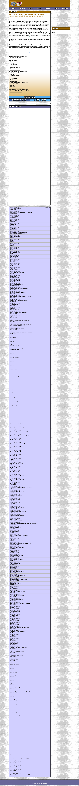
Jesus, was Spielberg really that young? (18, 232)
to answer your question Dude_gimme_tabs (19, 627)
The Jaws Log (13, 718)
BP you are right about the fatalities (17, 475)
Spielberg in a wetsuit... (15, 248)
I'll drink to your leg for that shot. (17, 272)
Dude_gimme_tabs (14, 643)
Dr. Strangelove (13, 60)
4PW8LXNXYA (13, 770)
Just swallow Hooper (14, 364)
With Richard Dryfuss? (15, 439)
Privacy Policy (37, 782)
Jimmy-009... (12, 415)
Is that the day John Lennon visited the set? (19, 320)
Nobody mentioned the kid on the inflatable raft (20, 679)
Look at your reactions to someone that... (19, 336)
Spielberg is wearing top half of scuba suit (19, 376)
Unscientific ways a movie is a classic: (18, 667)
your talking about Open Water (16, 655)
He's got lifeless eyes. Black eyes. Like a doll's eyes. (21, 332)
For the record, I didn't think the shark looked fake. (21, 487)
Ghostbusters (13, 79)
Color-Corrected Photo (15, 280)
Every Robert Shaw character (16, 555)
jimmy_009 (12, 308)
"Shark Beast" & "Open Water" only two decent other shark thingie (24, 750)
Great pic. (12, 411)
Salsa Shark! (12, 671)
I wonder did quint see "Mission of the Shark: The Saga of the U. (24, 523)
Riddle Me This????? (14, 607)
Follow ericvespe (29, 97)
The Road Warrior (14, 78)
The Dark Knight (13, 64)
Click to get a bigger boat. (15, 208)
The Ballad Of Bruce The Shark (16, 707)
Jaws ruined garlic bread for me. (17, 547)
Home (13, 8)
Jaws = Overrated (14, 256)
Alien (26, 56)
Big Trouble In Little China (15, 57)
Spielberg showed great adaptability (18, 292)
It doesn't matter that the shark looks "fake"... (20, 758)
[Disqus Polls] (29, 123)
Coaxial (30, 8)
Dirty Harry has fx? (14, 699)
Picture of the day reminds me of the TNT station (20, 431)
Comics (48, 8)
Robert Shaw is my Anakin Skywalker (18, 511)
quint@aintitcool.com (37, 47)
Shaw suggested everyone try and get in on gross (20, 296)
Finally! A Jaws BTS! (14, 391)
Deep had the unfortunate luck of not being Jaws (20, 352)
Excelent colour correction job (16, 599)
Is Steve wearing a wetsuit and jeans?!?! (18, 312)
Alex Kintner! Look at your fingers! (17, 715)
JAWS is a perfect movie (15, 527)
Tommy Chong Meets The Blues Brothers (19, 89)
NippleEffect (12, 380)
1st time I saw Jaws (14, 216)
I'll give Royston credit (15, 611)
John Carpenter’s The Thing (16, 92)
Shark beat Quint (13, 675)
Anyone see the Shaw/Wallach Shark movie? (19, 344)
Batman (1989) (13, 65)
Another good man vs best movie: (17, 447)
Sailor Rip (12, 639)
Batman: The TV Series (15, 67)
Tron (11, 76)
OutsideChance (13, 551)
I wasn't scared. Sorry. (15, 403)
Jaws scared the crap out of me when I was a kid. (20, 543)
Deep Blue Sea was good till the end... (18, 746)
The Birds (12, 63)
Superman (12, 74)
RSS (34, 782)
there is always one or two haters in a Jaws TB (20, 603)
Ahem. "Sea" (13, 762)
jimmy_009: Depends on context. (17, 328)
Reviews (39, 8)
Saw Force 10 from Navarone (16, 284)
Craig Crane (12, 503)
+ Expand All (47, 207)
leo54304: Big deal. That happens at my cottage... (20, 691)
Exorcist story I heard (14, 455)
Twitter (10, 49)
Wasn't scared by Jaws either (16, 467)
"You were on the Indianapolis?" (17, 387)
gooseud (12, 623)
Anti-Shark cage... (14, 567)
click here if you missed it (22, 22)
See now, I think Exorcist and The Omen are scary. (21, 479)
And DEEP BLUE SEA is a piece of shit (18, 647)
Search (64, 8)
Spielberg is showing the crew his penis (18, 427)
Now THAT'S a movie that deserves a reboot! (19, 703)
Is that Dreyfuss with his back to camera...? (19, 288)
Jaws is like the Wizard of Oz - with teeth (19, 535)
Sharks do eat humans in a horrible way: (18, 443)
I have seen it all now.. (14, 695)
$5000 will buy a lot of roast (16, 738)
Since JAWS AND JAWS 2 (15, 471)
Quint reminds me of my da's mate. (17, 591)
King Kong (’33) (13, 81)
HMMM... (12, 587)
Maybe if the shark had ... (15, 499)
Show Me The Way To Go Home (17, 515)
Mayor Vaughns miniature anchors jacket (19, 683)
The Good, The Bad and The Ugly (17, 88)
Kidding (11, 240)
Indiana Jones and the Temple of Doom (18, 71)
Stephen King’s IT (14, 68)
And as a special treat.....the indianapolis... (19, 579)
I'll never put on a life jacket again (17, 507)
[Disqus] (29, 155)
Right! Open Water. (14, 659)
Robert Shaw (13, 276)
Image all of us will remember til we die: (18, 360)
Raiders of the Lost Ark (15, 70)
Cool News (22, 8)
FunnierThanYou (13, 519)
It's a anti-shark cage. (14, 531)
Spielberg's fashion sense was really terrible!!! (20, 774)
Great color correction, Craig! (16, 423)
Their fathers (13, 722)
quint (30, 17)
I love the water (13, 742)
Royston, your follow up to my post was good (20, 730)
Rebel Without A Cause (15, 83)
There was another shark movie (17, 651)
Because (12, 244)
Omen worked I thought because (17, 491)
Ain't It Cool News (19, 3)
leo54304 (12, 459)
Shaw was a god (13, 220)
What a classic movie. (14, 264)
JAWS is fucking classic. (15, 368)
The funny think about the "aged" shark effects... (20, 348)
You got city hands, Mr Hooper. (16, 356)
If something (12, 754)
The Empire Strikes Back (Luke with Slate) (19, 82)
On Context (12, 340)
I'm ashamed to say (14, 615)
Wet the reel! (12, 268)
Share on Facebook (20, 100)
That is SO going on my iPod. (16, 711)
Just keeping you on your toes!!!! (17, 395)
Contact (56, 8)
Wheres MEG (13, 483)
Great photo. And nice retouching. (17, 595)
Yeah (11, 316)
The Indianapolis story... (15, 563)
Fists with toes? (13, 224)
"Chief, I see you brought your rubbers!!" (19, 687)
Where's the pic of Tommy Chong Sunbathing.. (20, 435)
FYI (10, 663)
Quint (17, 19)
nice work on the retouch (15, 583)
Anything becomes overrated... (16, 419)
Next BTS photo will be (15, 236)
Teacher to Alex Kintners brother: (17, 734)
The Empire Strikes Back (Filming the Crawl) (19, 90)
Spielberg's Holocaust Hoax (16, 399)
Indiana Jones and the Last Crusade (17, 72)
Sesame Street (13, 61)
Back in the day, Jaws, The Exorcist (17, 451)
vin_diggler (12, 619)
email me (31, 44)
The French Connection (15, 75)
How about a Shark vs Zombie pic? (17, 766)
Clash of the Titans (14, 59)
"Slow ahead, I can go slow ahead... (17, 631)
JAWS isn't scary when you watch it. (18, 726)
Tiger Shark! (12, 539)
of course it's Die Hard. (15, 252)
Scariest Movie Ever (14, 372)
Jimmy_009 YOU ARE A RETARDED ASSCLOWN (20, 324)
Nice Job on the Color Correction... (17, 559)
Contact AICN (43, 782)
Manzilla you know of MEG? (16, 495)
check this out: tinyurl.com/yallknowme (18, 300)
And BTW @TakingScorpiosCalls (17, 571)
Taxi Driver (12, 85)
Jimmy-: (12, 407)
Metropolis (12, 86)
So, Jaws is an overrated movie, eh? (18, 575)
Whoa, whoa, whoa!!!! (14, 304)
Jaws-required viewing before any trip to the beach (21, 212)
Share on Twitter (40, 100)
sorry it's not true (14, 260)
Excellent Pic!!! (13, 228)
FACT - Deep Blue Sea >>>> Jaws (17, 463)
